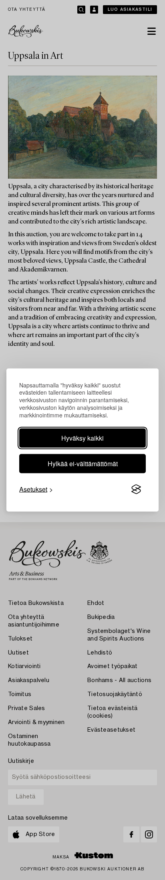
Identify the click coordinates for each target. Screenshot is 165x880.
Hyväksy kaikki (82, 438)
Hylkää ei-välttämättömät (83, 463)
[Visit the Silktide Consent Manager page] (136, 489)
